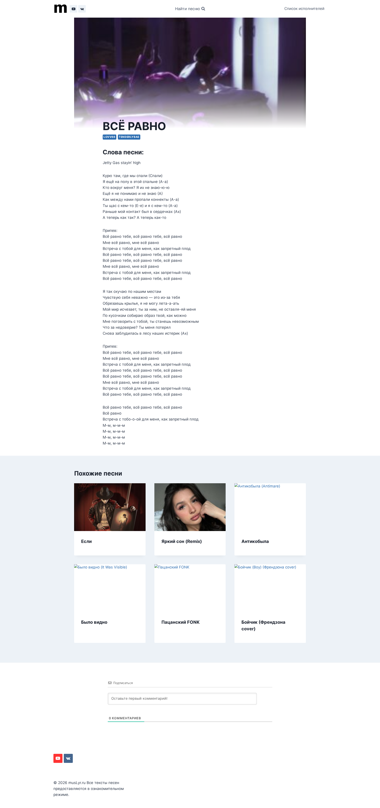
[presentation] (110, 507)
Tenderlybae (129, 136)
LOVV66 (109, 136)
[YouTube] (73, 9)
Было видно (94, 622)
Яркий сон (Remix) (181, 541)
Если (86, 541)
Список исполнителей (304, 8)
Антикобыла (255, 541)
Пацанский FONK (180, 622)
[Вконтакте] (82, 9)
